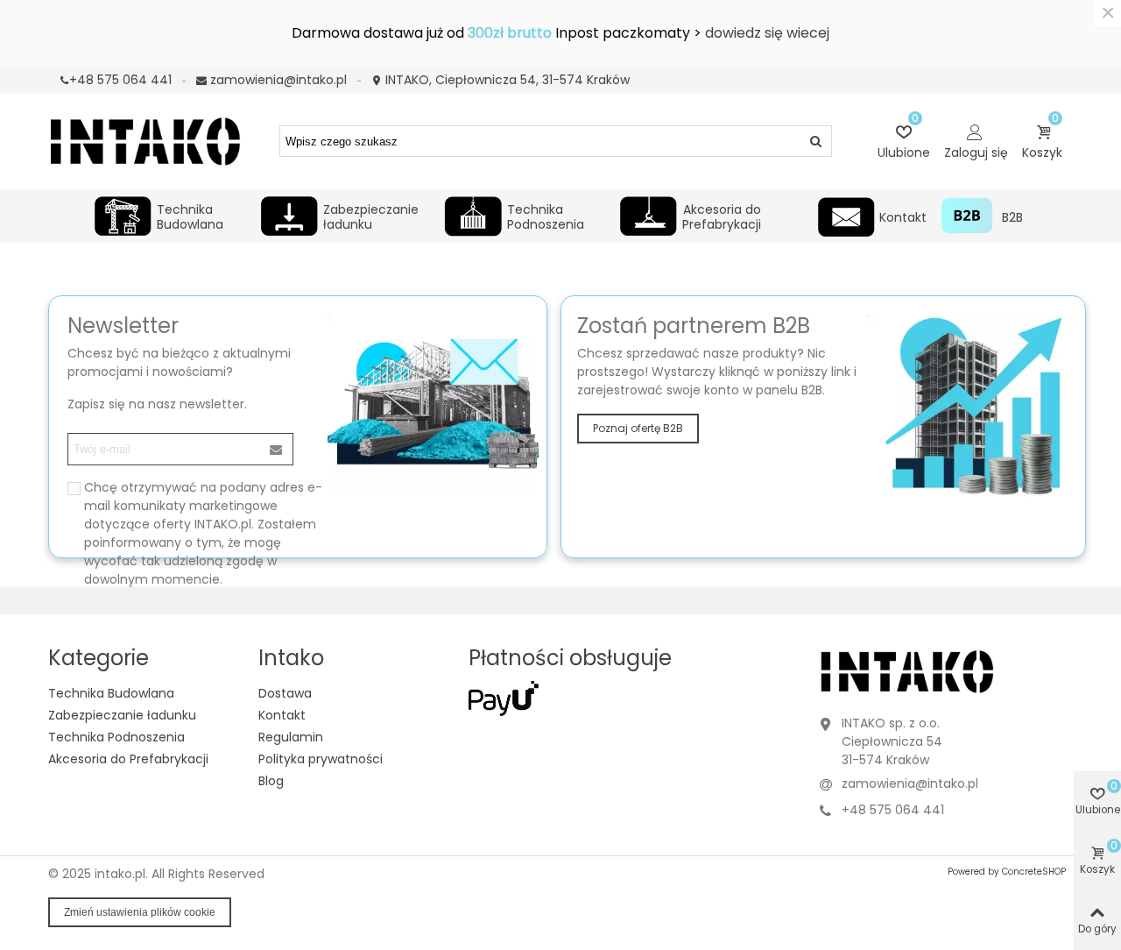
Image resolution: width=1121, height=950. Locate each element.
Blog (271, 781)
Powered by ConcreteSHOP (1007, 871)
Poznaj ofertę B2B (638, 428)
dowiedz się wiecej (767, 33)
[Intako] (144, 141)
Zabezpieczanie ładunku (371, 215)
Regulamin (290, 737)
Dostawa (285, 693)
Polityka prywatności (320, 759)
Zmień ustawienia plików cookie (139, 912)
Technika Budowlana (190, 215)
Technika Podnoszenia (545, 215)
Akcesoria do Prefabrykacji (721, 215)
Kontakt (903, 217)
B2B (1011, 217)
